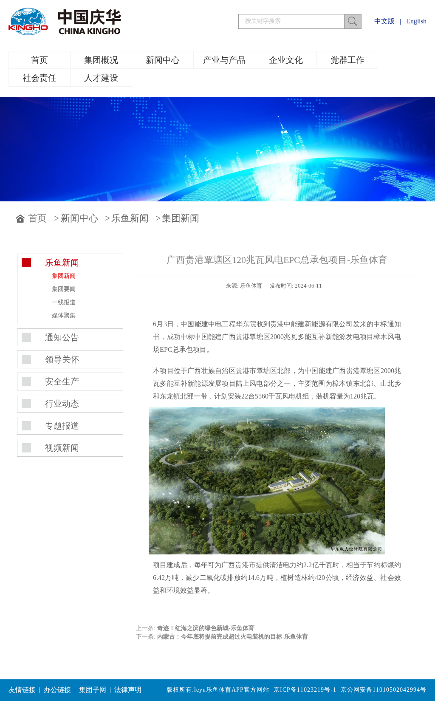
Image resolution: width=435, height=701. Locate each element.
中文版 (384, 21)
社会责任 (39, 77)
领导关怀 (62, 359)
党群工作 (347, 60)
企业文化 (286, 60)
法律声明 (127, 689)
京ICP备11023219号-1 (305, 690)
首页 (39, 60)
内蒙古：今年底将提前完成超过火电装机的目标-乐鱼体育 (232, 636)
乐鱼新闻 (130, 218)
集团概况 (101, 60)
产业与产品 (224, 60)
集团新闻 (180, 218)
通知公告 (62, 337)
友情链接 (22, 689)
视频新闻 (62, 447)
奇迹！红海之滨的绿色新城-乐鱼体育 (205, 628)
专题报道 (62, 425)
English (416, 21)
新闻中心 (163, 60)
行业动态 (62, 403)
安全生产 (62, 381)
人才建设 (101, 77)
